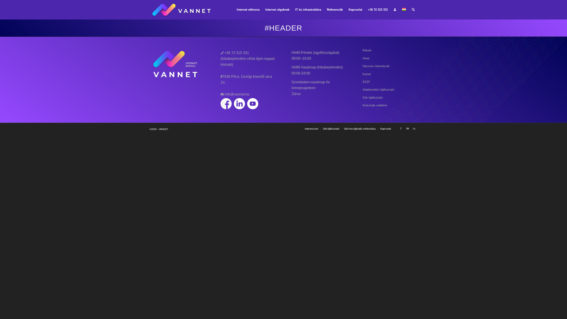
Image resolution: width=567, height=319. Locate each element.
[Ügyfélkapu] (395, 9)
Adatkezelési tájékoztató (378, 89)
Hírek (366, 58)
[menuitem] (248, 9)
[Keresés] (413, 9)
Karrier (367, 74)
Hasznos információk (376, 66)
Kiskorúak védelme (375, 105)
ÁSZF (366, 82)
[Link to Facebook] (401, 128)
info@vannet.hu (236, 94)
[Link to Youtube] (407, 128)
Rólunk (367, 50)
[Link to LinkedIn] (414, 128)
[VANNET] (182, 9)
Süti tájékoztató (373, 97)
